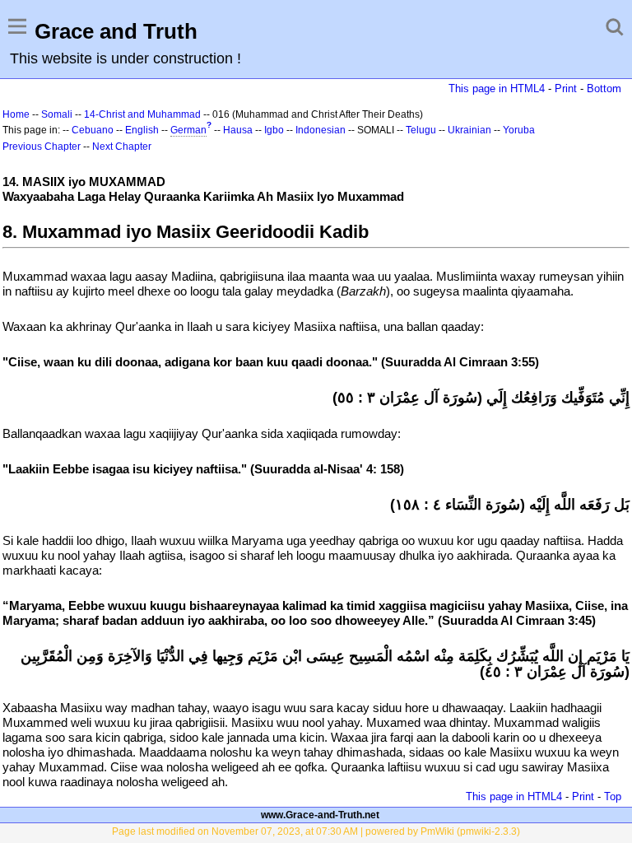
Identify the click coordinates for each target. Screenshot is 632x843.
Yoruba (519, 130)
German (188, 130)
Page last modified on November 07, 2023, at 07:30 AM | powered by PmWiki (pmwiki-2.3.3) (316, 831)
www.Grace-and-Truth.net (320, 815)
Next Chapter (121, 146)
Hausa (238, 130)
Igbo (274, 130)
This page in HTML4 (496, 88)
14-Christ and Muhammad (142, 114)
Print (566, 88)
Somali (56, 114)
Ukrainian (469, 130)
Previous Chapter (41, 146)
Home (16, 114)
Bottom (604, 88)
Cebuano (93, 130)
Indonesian (320, 130)
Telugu (421, 130)
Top (612, 796)
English (142, 130)
